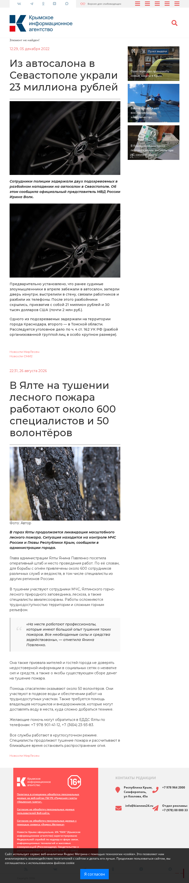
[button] (174, 23)
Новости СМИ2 (21, 356)
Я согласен (94, 874)
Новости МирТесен (24, 352)
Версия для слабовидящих (104, 3)
